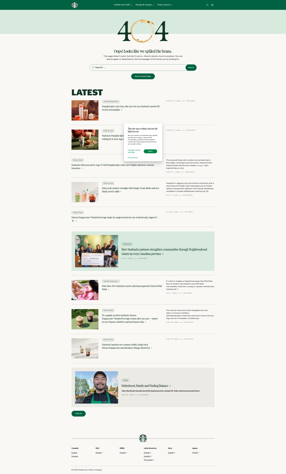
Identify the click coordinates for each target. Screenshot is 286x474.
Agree (150, 151)
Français (75, 456)
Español (147, 456)
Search (191, 67)
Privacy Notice (133, 158)
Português (148, 460)
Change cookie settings (134, 151)
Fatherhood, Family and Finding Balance (145, 386)
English (74, 453)
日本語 (195, 453)
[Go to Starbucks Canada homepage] (75, 5)
